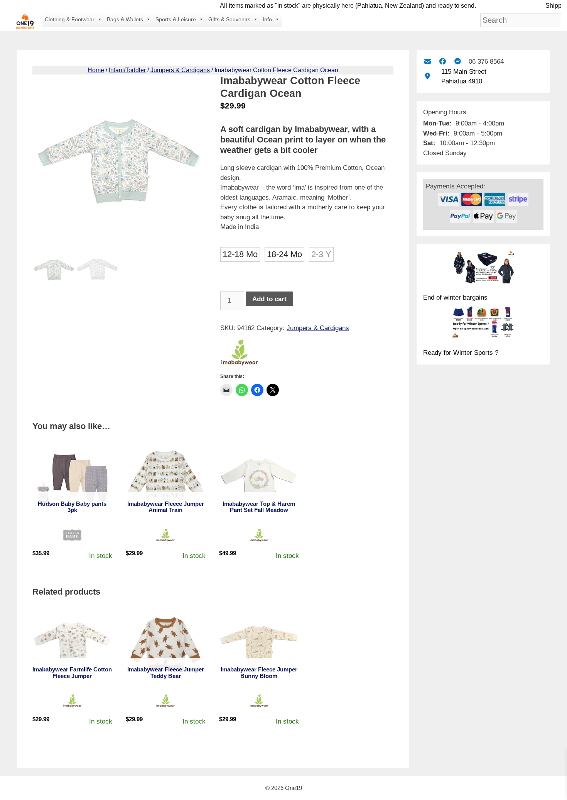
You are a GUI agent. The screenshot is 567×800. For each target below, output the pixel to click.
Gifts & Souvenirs (229, 19)
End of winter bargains (455, 297)
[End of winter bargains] (483, 268)
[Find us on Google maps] (427, 76)
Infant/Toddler (127, 70)
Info (267, 19)
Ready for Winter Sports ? (460, 352)
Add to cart (269, 299)
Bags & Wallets (125, 19)
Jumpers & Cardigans (180, 70)
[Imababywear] (239, 354)
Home (96, 70)
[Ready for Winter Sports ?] (483, 323)
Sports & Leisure (175, 19)
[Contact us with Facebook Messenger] (458, 61)
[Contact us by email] (427, 61)
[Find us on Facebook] (443, 61)
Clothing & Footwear (69, 19)
